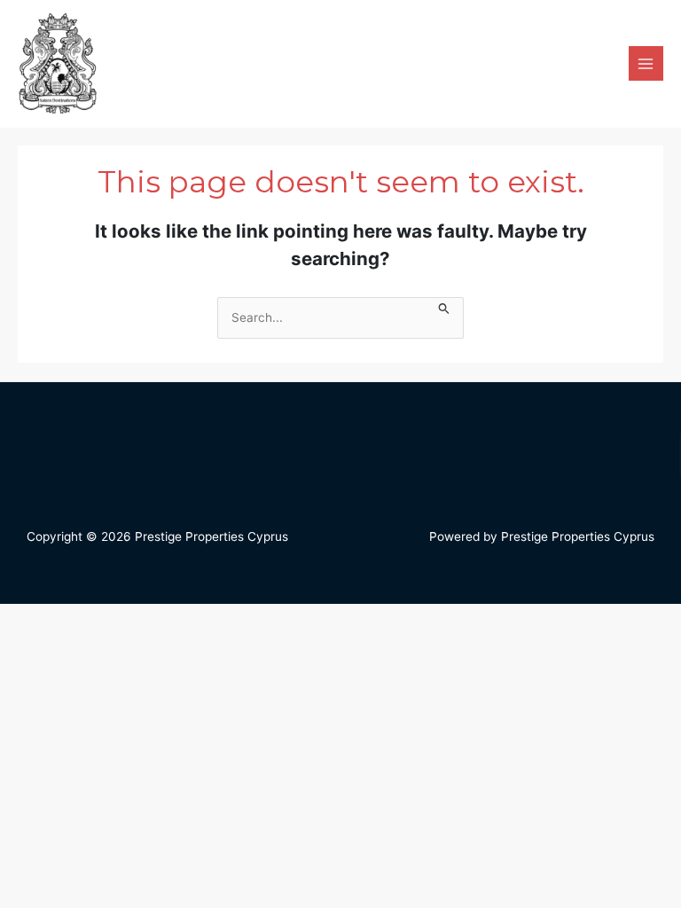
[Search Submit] (444, 306)
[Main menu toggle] (646, 63)
